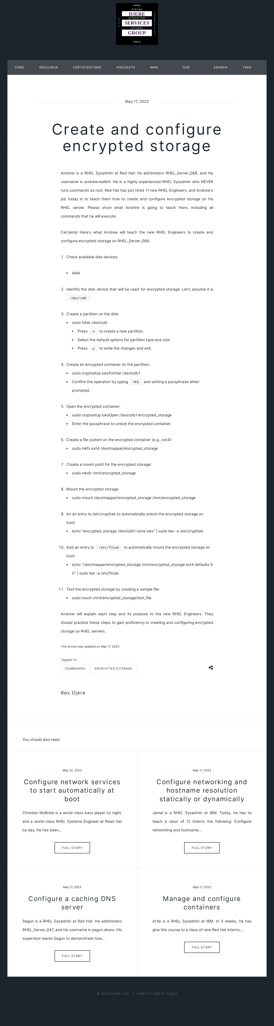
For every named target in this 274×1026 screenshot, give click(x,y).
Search (220, 67)
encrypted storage (114, 668)
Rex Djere (73, 693)
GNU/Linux (48, 67)
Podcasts (126, 67)
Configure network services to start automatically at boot (72, 790)
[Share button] (211, 666)
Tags (247, 67)
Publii (172, 993)
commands (75, 668)
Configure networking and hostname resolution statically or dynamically (201, 790)
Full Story (72, 848)
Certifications (87, 67)
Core (19, 67)
